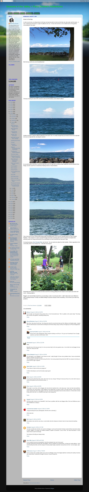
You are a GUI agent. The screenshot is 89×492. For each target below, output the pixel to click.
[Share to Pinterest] (50, 305)
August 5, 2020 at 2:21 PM (38, 342)
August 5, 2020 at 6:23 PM (37, 399)
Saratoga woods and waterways (14, 263)
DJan (28, 377)
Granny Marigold (31, 354)
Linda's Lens (13, 266)
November (13, 116)
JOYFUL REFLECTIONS (13, 272)
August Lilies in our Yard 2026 (14, 274)
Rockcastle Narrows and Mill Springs (14, 225)
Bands (11, 235)
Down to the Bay (14, 178)
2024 (11, 105)
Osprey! (13, 123)
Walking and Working (14, 229)
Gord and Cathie (34, 331)
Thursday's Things (14, 245)
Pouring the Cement (15, 183)
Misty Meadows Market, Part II (14, 126)
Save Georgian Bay (37, 242)
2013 (11, 212)
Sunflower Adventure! (14, 145)
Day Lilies (13, 174)
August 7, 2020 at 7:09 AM (39, 450)
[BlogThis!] (46, 305)
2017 (11, 205)
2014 (11, 210)
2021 (11, 111)
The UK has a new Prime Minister (14, 279)
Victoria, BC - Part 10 (14, 232)
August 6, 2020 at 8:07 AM (38, 440)
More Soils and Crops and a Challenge (14, 160)
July (12, 188)
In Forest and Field (14, 259)
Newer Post (26, 480)
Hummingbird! (14, 166)
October (13, 118)
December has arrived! (14, 295)
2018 (11, 203)
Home (10, 13)
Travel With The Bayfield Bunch (14, 252)
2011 (11, 216)
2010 (11, 218)
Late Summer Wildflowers (14, 132)
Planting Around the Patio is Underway (15, 157)
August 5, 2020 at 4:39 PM (41, 354)
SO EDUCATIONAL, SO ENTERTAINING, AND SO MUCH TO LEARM (14, 255)
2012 (11, 214)
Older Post (77, 480)
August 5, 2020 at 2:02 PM (37, 312)
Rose (28, 386)
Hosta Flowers (14, 169)
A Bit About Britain (14, 276)
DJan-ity (12, 281)
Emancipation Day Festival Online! (15, 185)
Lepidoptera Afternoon (14, 260)
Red (28, 419)
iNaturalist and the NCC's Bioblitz (15, 138)
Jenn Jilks (29, 440)
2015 (11, 208)
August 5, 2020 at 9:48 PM (35, 419)
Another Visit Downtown (14, 135)
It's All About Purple (14, 247)
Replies (29, 329)
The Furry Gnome (14, 23)
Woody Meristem (31, 321)
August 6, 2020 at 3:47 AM (37, 427)
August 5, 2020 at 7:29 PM (44, 408)
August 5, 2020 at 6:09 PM (35, 377)
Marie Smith (29, 366)
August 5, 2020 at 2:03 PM (41, 321)
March (12, 195)
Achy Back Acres (14, 176)
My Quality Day (13, 223)
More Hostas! (14, 167)
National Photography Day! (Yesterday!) (15, 148)
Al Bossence (30, 450)
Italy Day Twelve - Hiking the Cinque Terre (15, 269)
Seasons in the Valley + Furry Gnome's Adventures (34, 6)
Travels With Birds (14, 231)
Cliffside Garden (13, 264)
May (12, 191)
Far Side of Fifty (14, 234)
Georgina (29, 427)
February (13, 197)
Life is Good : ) (13, 227)
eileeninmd (29, 342)
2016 (11, 207)
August (13, 122)
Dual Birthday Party (14, 286)
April (12, 193)
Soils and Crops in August (15, 164)
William (22, 13)
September (13, 120)
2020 (11, 113)
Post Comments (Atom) (34, 482)
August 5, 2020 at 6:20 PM (35, 386)
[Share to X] (48, 305)
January (13, 199)
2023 (11, 107)
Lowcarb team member (32, 408)
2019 (11, 201)
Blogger (52, 488)
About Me (16, 13)
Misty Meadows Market (14, 129)
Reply (28, 317)
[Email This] (45, 305)
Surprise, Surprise (13, 291)
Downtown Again (14, 154)
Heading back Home (15, 140)
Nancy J (29, 312)
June (12, 190)
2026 (11, 102)
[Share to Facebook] (49, 305)
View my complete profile (14, 61)
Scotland (37, 13)
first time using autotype (15, 282)
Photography (29, 13)
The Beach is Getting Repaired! (15, 152)
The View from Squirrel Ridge (13, 238)
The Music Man (13, 249)
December (13, 114)
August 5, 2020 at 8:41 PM (44, 331)
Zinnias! (13, 142)
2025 (11, 104)
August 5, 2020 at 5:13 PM (38, 366)
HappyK (28, 399)
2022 (11, 109)
